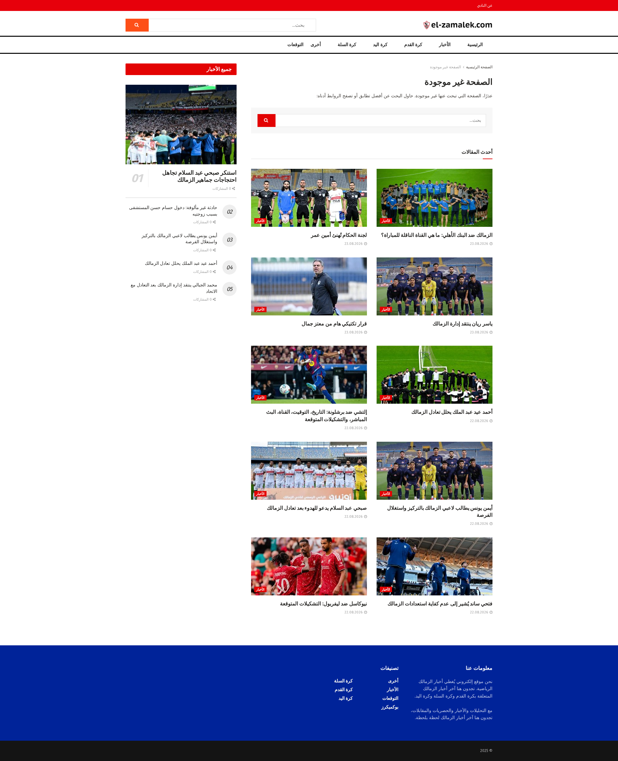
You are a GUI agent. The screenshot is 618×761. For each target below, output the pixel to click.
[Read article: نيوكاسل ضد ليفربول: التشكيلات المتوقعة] (309, 566)
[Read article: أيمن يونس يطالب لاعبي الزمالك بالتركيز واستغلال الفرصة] (434, 471)
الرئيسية (475, 44)
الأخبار (445, 44)
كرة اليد (380, 44)
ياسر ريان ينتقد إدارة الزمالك (462, 324)
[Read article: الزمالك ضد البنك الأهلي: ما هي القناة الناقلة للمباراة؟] (434, 198)
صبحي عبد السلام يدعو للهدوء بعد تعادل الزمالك (317, 508)
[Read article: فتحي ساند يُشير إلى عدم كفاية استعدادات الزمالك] (434, 566)
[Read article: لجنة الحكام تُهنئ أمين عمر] (309, 198)
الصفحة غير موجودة (445, 67)
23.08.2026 (479, 244)
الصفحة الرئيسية (479, 67)
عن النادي (484, 5)
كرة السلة (347, 44)
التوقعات (295, 44)
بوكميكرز (389, 707)
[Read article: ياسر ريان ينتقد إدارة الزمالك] (434, 286)
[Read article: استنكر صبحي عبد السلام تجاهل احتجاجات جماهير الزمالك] (181, 124)
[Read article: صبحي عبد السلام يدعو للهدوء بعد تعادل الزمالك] (309, 471)
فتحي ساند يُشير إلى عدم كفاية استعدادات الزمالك (440, 604)
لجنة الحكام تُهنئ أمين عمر (339, 235)
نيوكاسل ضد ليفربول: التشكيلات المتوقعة (323, 604)
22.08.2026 (479, 421)
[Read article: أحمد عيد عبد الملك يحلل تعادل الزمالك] (434, 375)
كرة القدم (413, 44)
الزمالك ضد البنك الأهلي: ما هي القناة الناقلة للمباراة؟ (436, 235)
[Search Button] (137, 25)
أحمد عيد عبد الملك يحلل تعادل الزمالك (451, 412)
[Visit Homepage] (458, 25)
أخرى (316, 44)
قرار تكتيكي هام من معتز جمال (334, 324)
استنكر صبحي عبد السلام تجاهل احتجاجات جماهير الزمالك (199, 176)
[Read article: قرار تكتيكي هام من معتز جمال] (309, 286)
